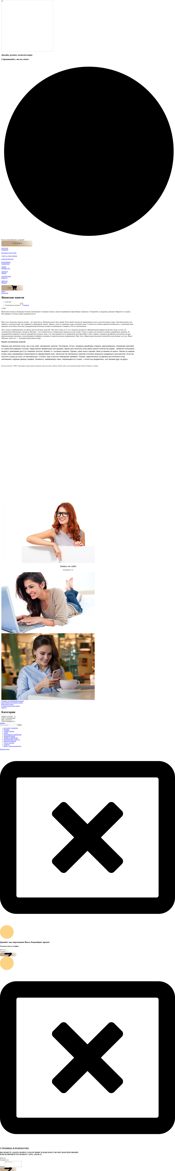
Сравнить (7, 744)
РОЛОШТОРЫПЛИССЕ (6, 277)
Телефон (3, 951)
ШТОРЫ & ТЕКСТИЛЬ (8, 253)
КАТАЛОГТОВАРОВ (4, 249)
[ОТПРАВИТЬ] (8, 954)
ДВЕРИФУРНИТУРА (5, 267)
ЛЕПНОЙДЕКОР (4, 272)
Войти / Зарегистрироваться (12, 746)
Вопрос (2, 1166)
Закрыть (3, 707)
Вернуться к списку (7, 704)
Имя (1, 950)
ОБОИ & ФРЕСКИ (7, 259)
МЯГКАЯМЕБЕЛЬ (4, 282)
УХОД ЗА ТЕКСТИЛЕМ (9, 256)
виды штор (4, 293)
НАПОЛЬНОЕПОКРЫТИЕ (6, 263)
